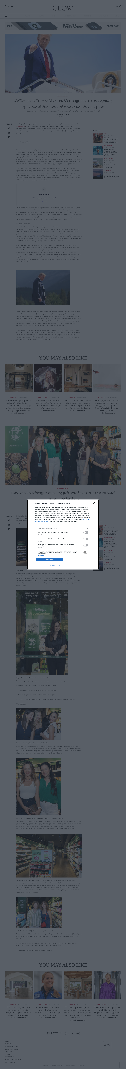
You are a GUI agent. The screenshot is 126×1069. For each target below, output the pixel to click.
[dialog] (63, 534)
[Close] (95, 503)
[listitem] (63, 528)
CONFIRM (49, 559)
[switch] (85, 532)
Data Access (63, 566)
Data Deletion (53, 566)
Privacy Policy (73, 566)
